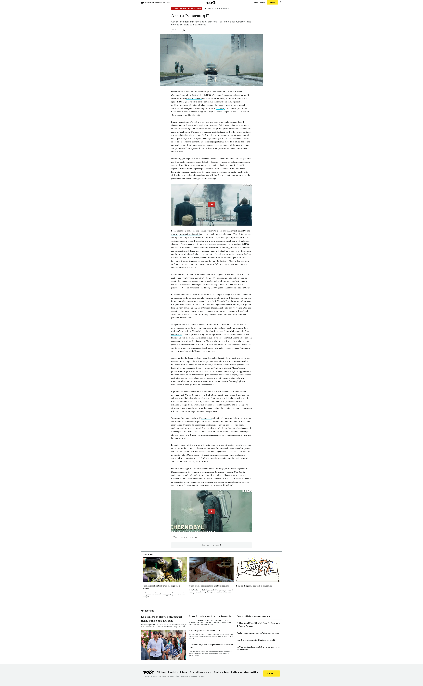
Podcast (158, 3)
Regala (262, 3)
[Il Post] (211, 2)
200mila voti (193, 114)
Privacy (183, 672)
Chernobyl (220, 108)
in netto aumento (189, 111)
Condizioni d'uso (221, 672)
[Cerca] (164, 2)
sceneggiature (208, 471)
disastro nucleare (194, 98)
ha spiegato (223, 277)
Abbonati (272, 2)
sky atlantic (194, 537)
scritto (209, 431)
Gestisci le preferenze (200, 672)
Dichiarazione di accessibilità (244, 672)
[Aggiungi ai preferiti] (184, 30)
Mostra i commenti (211, 545)
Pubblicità (173, 672)
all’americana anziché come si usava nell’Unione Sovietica (203, 367)
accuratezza (206, 418)
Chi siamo (161, 672)
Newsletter (149, 3)
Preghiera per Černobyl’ (193, 277)
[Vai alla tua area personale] (281, 2)
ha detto (246, 451)
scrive (190, 240)
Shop (256, 3)
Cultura (207, 8)
